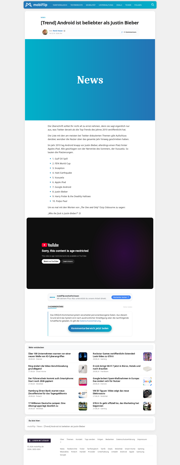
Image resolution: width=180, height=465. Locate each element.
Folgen (138, 5)
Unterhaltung (106, 5)
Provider (91, 452)
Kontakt (79, 439)
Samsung (140, 452)
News (62, 449)
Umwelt (114, 452)
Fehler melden (127, 307)
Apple (131, 452)
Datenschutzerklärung (90, 320)
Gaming (141, 449)
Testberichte (76, 5)
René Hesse (58, 31)
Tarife (103, 449)
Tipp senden (90, 439)
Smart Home (130, 449)
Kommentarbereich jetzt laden (90, 328)
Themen (70, 439)
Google (63, 455)
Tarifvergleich (60, 5)
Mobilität (91, 5)
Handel (83, 452)
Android (123, 452)
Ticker (128, 5)
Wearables (64, 452)
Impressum (142, 439)
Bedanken (110, 439)
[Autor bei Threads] (64, 31)
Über (62, 439)
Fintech (74, 452)
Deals (119, 5)
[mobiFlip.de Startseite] (37, 5)
